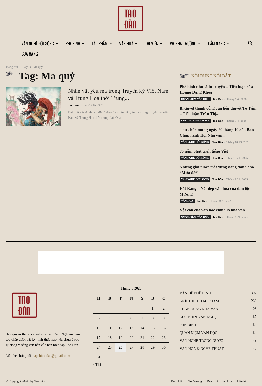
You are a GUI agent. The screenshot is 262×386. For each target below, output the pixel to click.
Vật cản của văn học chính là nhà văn (212, 210)
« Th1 (97, 365)
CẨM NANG (216, 43)
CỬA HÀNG (29, 54)
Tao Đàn (73, 104)
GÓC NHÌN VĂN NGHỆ (195, 120)
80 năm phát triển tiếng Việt (204, 151)
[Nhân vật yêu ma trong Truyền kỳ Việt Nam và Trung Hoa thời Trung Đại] (33, 106)
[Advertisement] (131, 262)
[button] (250, 43)
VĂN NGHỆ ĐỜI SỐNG (37, 43)
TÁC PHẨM (100, 43)
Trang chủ (12, 67)
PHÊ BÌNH (73, 43)
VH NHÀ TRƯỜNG (183, 43)
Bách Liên (177, 381)
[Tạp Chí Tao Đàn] (131, 19)
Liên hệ (241, 381)
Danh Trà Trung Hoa (219, 381)
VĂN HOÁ (126, 43)
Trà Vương (195, 381)
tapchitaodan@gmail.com (51, 356)
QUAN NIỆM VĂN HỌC (195, 99)
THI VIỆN (151, 43)
